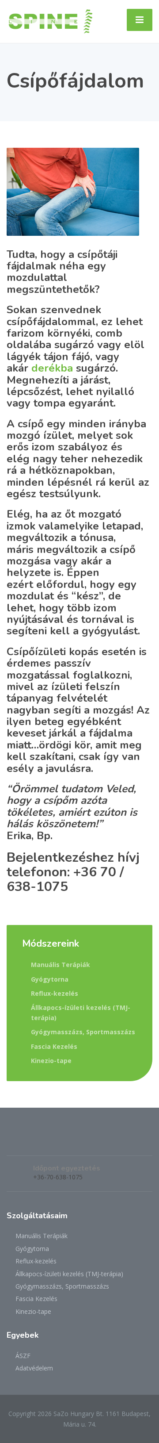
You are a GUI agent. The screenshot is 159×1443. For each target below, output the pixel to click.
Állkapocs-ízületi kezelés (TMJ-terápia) (80, 1012)
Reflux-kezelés (54, 993)
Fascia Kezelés (54, 1046)
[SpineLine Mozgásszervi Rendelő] (50, 20)
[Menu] (139, 20)
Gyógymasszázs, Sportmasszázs (83, 1032)
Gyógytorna (49, 979)
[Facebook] (13, 1141)
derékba (53, 368)
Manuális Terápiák (60, 964)
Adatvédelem (34, 1368)
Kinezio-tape (51, 1060)
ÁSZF (22, 1355)
